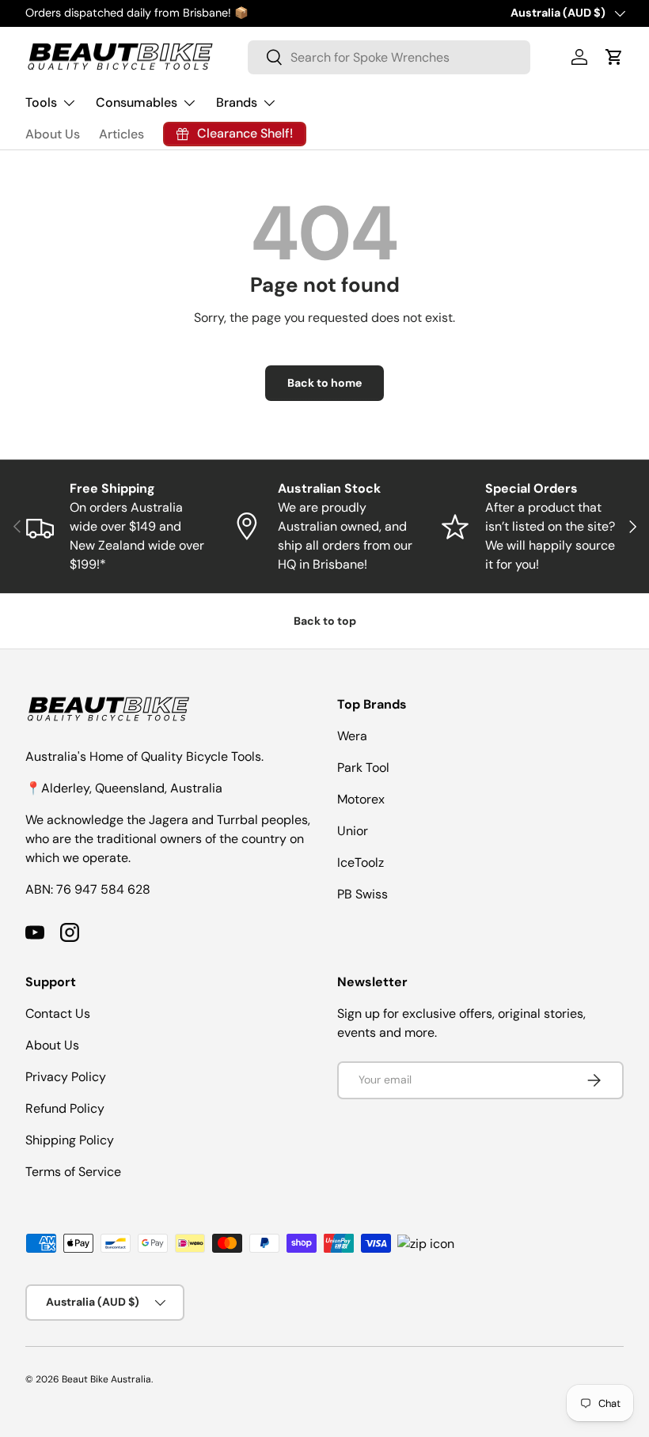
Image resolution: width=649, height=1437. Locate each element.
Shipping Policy (69, 1140)
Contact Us (57, 1013)
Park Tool (363, 767)
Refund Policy (64, 1108)
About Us (52, 134)
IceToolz (360, 862)
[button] (614, 57)
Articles (121, 134)
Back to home (324, 383)
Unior (352, 830)
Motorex (361, 799)
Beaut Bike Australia (106, 1379)
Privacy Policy (65, 1076)
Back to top (325, 621)
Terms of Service (73, 1171)
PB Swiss (362, 894)
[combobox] (389, 57)
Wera (352, 736)
